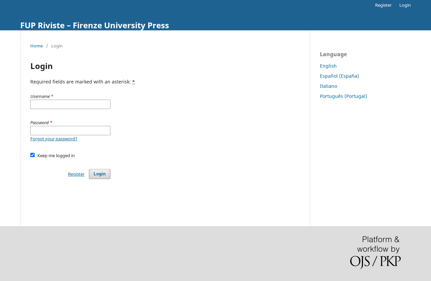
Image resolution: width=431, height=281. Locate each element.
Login (405, 5)
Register (383, 5)
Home (36, 46)
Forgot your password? (53, 139)
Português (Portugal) (343, 96)
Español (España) (339, 76)
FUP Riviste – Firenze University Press (94, 25)
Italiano (328, 86)
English (328, 66)
